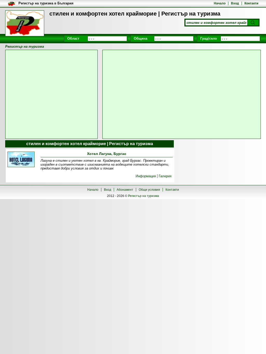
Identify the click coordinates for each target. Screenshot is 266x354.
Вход (235, 3)
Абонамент (125, 190)
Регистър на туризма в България (46, 3)
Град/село (208, 38)
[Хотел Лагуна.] (21, 160)
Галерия (165, 176)
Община (140, 38)
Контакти (251, 3)
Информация (146, 176)
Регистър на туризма (143, 196)
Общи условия (149, 190)
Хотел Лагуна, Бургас (106, 154)
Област (73, 38)
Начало (219, 3)
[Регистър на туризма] (24, 23)
